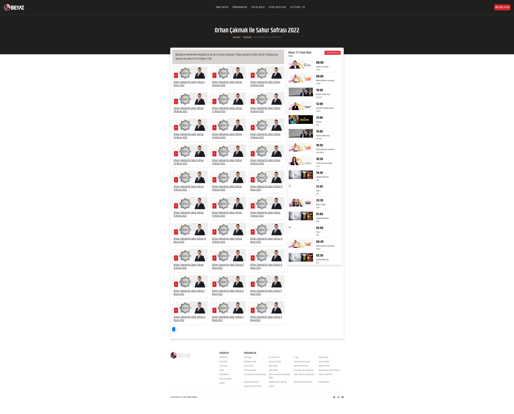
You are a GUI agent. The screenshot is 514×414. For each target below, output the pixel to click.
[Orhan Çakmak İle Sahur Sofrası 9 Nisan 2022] (228, 255)
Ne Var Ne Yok (274, 357)
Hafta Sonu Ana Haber (302, 361)
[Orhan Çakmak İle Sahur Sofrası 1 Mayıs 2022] (189, 72)
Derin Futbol (273, 366)
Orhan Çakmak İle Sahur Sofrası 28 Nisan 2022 (189, 110)
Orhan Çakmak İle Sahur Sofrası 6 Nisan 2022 (228, 292)
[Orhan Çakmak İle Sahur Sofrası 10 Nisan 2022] (189, 255)
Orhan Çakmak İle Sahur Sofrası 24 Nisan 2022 (227, 136)
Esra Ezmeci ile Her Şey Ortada (255, 374)
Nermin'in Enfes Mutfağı (278, 382)
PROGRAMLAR (240, 7)
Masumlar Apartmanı (251, 382)
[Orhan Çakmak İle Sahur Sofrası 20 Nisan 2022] (266, 150)
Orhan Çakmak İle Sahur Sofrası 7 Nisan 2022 (189, 292)
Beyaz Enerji (273, 370)
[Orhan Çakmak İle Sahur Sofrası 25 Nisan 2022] (189, 124)
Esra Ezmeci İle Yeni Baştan (304, 370)
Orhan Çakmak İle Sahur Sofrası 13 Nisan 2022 (190, 240)
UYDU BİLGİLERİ (277, 7)
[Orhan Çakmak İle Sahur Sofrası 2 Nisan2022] (266, 307)
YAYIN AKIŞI (258, 7)
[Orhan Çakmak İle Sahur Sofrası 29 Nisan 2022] (266, 72)
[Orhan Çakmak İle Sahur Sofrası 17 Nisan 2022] (266, 176)
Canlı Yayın (223, 366)
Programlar (247, 37)
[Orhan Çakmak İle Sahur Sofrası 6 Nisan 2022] (228, 281)
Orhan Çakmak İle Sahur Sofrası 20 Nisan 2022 (265, 162)
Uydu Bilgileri (224, 374)
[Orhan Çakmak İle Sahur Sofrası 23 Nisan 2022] (266, 124)
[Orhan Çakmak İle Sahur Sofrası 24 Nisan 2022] (228, 124)
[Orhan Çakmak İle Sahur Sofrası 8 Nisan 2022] (266, 255)
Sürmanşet (248, 357)
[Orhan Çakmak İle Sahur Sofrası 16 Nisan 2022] (189, 203)
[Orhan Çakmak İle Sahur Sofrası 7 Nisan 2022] (189, 281)
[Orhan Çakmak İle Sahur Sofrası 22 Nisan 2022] (189, 150)
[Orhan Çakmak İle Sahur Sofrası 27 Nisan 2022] (228, 98)
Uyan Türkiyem (324, 361)
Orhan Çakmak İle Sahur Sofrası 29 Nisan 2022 (265, 83)
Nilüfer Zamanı (324, 366)
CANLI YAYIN (504, 7)
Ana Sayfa (236, 37)
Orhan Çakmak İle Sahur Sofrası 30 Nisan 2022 (227, 83)
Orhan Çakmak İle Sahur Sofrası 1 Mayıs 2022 (189, 83)
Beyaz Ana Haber (275, 361)
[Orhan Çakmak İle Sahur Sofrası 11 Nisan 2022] (266, 229)
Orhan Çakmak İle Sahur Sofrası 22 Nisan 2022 (189, 162)
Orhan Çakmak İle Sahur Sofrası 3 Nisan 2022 (228, 318)
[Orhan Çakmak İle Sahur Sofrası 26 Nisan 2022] (266, 98)
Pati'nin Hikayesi (250, 370)
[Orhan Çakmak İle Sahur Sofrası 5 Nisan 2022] (266, 281)
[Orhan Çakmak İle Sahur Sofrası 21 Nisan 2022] (228, 150)
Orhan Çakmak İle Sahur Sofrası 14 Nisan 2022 (265, 214)
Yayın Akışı (223, 361)
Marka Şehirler (324, 382)
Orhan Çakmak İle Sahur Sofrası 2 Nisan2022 (266, 318)
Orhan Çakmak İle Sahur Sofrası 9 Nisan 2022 (228, 266)
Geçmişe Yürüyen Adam (252, 386)
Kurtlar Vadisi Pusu (325, 374)
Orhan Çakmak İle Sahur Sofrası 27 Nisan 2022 (227, 110)
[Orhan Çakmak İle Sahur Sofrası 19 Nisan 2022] (189, 176)
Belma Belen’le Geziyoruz (303, 382)
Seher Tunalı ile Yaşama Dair (304, 374)
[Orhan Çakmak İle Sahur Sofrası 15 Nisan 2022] (228, 203)
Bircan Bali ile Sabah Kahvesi (329, 370)
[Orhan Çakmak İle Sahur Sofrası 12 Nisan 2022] (228, 229)
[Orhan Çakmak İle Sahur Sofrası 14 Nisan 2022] (266, 203)
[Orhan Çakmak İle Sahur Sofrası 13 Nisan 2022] (189, 229)
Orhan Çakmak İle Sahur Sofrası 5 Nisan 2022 (266, 292)
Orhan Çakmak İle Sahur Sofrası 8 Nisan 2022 (266, 266)
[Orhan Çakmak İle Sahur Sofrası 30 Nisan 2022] (228, 72)
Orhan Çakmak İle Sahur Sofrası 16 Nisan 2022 (189, 214)
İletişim (222, 383)
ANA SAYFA (222, 7)
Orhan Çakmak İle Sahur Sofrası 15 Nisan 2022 (227, 214)
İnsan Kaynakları (225, 378)
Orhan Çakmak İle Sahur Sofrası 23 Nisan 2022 (265, 136)
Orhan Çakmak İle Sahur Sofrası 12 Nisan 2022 (227, 240)
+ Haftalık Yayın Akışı (332, 52)
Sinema (271, 386)
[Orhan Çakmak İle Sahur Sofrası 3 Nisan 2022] (228, 307)
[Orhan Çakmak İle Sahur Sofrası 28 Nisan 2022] (189, 98)
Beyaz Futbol (248, 366)
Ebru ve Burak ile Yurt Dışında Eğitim (279, 376)
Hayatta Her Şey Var (301, 366)
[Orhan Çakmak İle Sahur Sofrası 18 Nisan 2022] (228, 176)
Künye (221, 370)
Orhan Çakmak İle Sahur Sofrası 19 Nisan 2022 (189, 188)
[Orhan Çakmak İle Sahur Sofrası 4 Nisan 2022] (189, 307)
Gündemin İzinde (250, 361)
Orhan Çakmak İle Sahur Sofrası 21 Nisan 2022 (227, 162)
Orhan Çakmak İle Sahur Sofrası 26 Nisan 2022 (265, 110)
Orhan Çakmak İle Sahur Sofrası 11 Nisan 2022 (266, 240)
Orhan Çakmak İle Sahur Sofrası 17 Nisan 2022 (266, 188)
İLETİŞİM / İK (297, 7)
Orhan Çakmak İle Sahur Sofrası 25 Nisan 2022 (189, 136)
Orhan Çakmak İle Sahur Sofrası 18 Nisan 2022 (227, 188)
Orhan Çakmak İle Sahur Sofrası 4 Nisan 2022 (189, 318)
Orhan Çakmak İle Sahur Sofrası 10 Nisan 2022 (189, 266)
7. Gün (296, 357)
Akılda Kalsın (323, 357)
